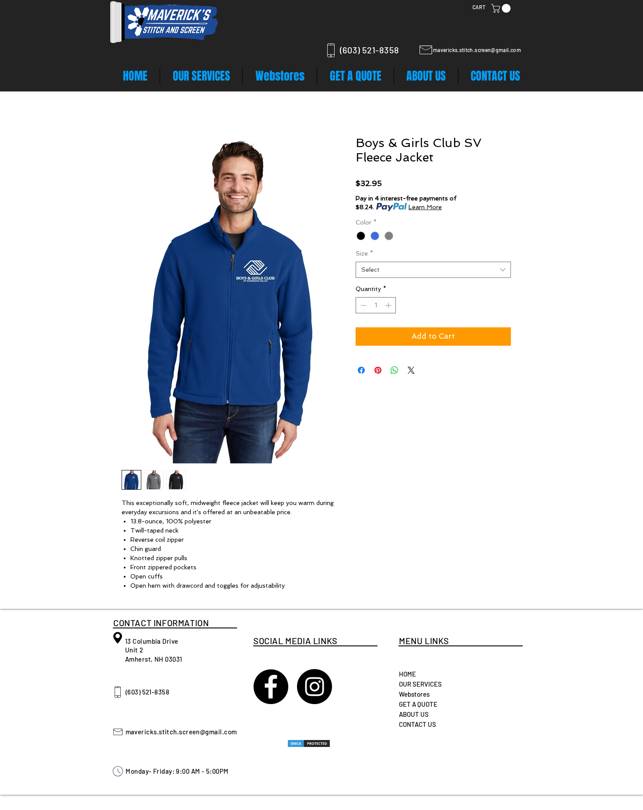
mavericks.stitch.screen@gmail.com (477, 50)
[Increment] (389, 305)
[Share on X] (411, 370)
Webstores (414, 694)
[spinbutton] (376, 305)
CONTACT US (417, 724)
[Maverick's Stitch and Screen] (270, 686)
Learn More (425, 206)
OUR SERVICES (420, 684)
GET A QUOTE (418, 704)
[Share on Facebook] (361, 370)
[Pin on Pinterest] (378, 370)
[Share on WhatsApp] (394, 370)
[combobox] (433, 270)
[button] (502, 8)
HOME (407, 674)
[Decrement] (362, 305)
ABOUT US (414, 714)
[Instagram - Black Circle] (314, 686)
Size (364, 253)
